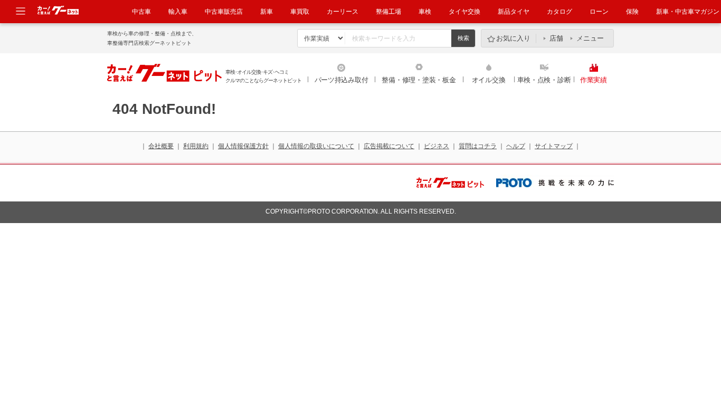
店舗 (556, 38)
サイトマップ (554, 146)
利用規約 (195, 146)
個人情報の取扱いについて (316, 146)
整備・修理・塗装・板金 (419, 80)
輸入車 (177, 11)
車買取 (299, 11)
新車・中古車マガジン (687, 11)
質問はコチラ (478, 146)
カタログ (559, 11)
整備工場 (388, 11)
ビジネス (436, 146)
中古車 (141, 11)
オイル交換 (489, 80)
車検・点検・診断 (544, 80)
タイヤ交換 (464, 11)
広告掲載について (389, 146)
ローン (599, 11)
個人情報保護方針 (243, 146)
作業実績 (593, 80)
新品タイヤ (513, 11)
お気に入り (513, 38)
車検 (425, 11)
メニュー (590, 38)
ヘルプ (515, 146)
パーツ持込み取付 (341, 80)
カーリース (342, 11)
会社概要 (161, 146)
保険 (632, 11)
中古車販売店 (224, 11)
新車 (266, 11)
